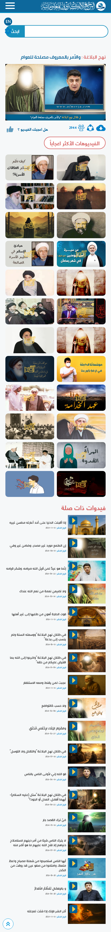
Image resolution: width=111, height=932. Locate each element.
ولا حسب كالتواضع (53, 706)
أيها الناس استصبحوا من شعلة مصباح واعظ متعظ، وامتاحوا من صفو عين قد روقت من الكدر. (37, 865)
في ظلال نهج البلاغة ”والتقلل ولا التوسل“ (38, 751)
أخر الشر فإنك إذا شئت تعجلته (46, 911)
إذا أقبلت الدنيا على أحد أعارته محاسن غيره (37, 523)
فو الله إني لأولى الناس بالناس (45, 774)
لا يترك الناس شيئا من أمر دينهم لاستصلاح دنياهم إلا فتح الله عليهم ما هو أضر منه (38, 842)
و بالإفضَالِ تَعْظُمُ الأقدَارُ (50, 888)
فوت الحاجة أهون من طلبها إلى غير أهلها (39, 614)
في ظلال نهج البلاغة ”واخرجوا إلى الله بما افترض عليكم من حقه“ (38, 660)
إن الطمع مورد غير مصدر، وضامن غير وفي (38, 546)
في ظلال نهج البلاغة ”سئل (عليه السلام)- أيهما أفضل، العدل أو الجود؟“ (38, 797)
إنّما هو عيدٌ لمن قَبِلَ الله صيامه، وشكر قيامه (36, 568)
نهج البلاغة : (93, 56)
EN (8, 21)
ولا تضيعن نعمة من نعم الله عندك (42, 591)
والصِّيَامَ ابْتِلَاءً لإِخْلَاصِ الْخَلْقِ (47, 728)
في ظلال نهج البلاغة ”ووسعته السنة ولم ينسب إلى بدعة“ (38, 637)
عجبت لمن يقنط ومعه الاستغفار (44, 683)
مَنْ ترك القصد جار (54, 820)
